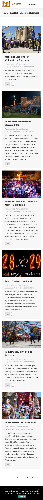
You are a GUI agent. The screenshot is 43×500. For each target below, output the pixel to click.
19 (32, 477)
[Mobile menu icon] (39, 4)
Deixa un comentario (25, 66)
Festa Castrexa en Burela (19, 281)
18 (27, 477)
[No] (40, 493)
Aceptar (22, 497)
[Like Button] (7, 84)
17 (23, 477)
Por (16, 64)
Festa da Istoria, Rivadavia (20, 422)
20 (37, 477)
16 (18, 477)
